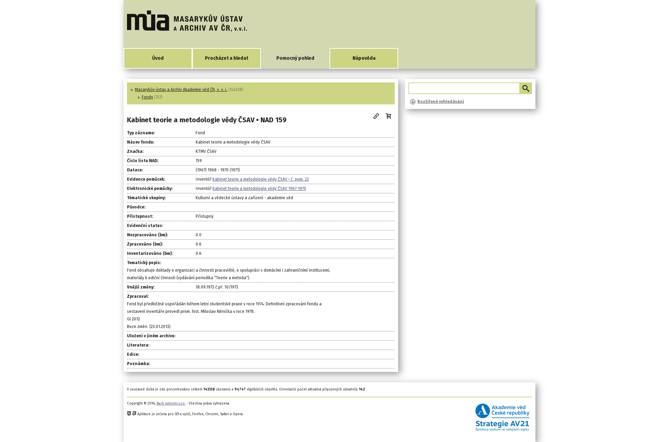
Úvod (158, 58)
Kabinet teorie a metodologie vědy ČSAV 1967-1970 (259, 188)
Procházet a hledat (226, 58)
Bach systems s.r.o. (171, 403)
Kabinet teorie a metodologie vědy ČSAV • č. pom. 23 (260, 179)
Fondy (147, 97)
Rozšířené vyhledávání (440, 101)
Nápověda (363, 58)
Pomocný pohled (295, 58)
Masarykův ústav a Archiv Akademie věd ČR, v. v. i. (181, 89)
